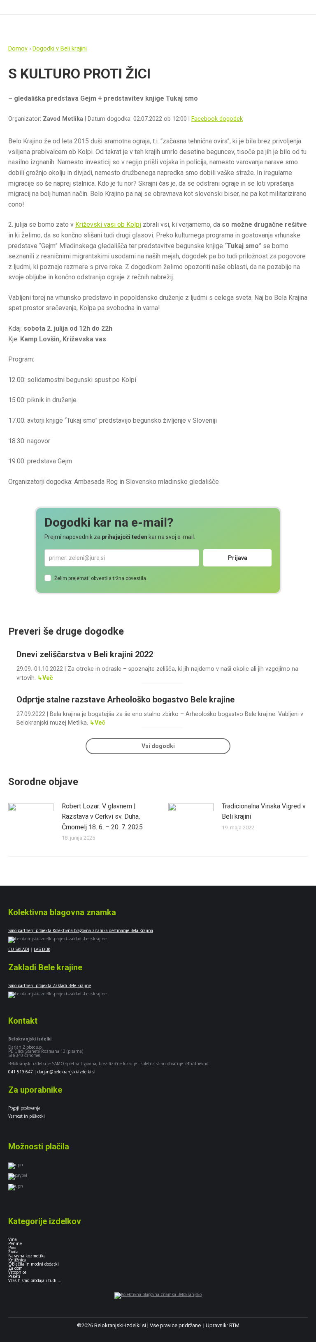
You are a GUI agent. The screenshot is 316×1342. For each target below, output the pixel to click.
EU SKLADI (18, 949)
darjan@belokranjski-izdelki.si (66, 1072)
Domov (18, 48)
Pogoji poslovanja (24, 1108)
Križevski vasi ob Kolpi (108, 224)
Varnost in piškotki (26, 1116)
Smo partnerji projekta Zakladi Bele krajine (49, 985)
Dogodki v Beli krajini (60, 48)
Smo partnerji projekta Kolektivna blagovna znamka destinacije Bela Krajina (80, 930)
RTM (234, 1325)
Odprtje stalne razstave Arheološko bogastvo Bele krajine (125, 699)
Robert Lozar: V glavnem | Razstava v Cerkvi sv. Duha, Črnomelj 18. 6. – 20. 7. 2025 (102, 816)
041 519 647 (20, 1072)
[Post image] (30, 819)
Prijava (237, 558)
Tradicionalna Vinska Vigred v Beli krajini (264, 811)
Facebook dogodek (217, 118)
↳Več (45, 677)
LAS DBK (42, 949)
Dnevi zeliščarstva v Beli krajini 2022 (84, 654)
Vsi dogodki (158, 746)
